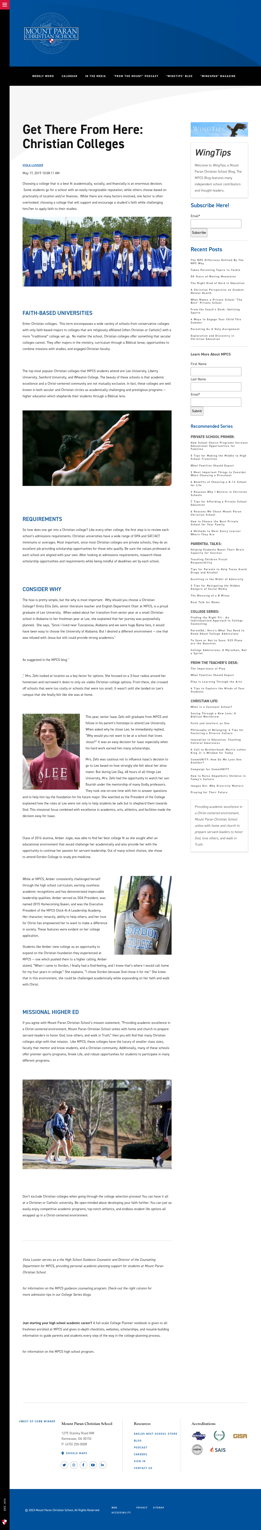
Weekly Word (43, 76)
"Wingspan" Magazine (218, 76)
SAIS (217, 1449)
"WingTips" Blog (181, 76)
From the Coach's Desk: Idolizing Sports (215, 311)
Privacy (142, 1507)
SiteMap (158, 1507)
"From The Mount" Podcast (138, 76)
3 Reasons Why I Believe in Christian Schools (219, 493)
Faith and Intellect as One (210, 723)
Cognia (197, 1451)
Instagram (74, 1465)
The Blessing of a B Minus (210, 595)
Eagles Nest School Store (155, 1434)
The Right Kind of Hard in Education (218, 283)
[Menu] (5, 5)
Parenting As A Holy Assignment (215, 329)
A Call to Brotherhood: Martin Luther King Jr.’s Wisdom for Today (218, 751)
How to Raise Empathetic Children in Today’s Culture (218, 778)
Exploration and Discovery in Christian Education (212, 337)
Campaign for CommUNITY (210, 769)
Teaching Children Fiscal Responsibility (209, 561)
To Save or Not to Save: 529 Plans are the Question (217, 642)
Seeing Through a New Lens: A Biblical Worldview (213, 715)
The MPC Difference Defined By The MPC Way (217, 262)
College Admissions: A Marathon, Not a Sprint (219, 652)
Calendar (70, 76)
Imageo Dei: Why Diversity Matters (217, 786)
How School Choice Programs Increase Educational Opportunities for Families (219, 446)
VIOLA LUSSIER (33, 165)
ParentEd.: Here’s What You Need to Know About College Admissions (218, 632)
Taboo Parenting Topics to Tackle (216, 270)
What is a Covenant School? (211, 707)
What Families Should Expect (213, 465)
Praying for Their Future (209, 792)
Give (4, 1489)
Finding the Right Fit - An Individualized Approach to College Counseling (217, 621)
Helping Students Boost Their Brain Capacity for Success (217, 551)
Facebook (83, 1465)
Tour (4, 1514)
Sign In (140, 1461)
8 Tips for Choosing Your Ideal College (47, 668)
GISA (240, 1435)
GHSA (199, 1435)
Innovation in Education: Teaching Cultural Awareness (216, 741)
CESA (219, 1435)
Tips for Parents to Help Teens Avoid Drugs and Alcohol (219, 571)
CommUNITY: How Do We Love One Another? (216, 761)
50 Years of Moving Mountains (213, 276)
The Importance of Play (208, 668)
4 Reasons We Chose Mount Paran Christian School (216, 513)
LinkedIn (102, 1465)
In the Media (95, 76)
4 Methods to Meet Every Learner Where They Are (216, 533)
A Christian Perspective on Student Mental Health (217, 291)
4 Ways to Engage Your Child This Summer (216, 321)
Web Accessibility (121, 1510)
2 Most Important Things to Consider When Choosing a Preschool (218, 474)
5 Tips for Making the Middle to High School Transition (218, 457)
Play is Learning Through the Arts (217, 682)
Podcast (141, 1447)
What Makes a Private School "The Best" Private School (216, 301)
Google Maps (76, 1453)
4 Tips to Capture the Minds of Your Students (218, 690)
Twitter (64, 1465)
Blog (138, 1441)
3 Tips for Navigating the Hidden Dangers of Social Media (215, 587)
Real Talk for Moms (205, 602)
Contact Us (143, 1468)
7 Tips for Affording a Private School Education (219, 503)
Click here (29, 1280)
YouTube (93, 1465)
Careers (140, 1454)
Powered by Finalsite (182, 1509)
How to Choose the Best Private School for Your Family (215, 523)
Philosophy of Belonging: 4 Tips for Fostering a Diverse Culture (217, 732)
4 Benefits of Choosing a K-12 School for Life (219, 484)
